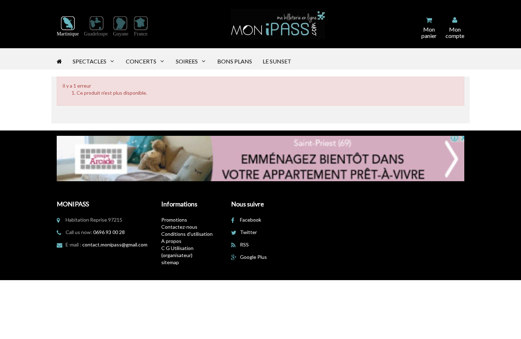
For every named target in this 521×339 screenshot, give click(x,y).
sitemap (170, 262)
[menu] (455, 27)
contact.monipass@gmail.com (114, 244)
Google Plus (253, 257)
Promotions (174, 220)
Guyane (120, 34)
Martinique (68, 34)
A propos (171, 241)
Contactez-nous (179, 227)
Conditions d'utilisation (187, 234)
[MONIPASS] (278, 24)
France (140, 34)
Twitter (248, 232)
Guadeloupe (96, 34)
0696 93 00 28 (109, 232)
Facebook (250, 220)
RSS (244, 244)
